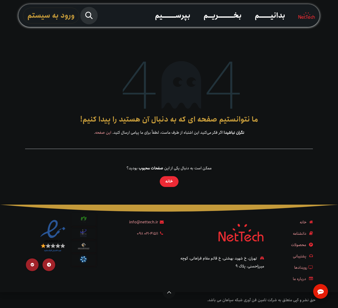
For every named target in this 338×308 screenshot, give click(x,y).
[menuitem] (270, 16)
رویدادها (300, 267)
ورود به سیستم (51, 15)
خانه (169, 181)
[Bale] (32, 264)
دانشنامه (299, 233)
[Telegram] (49, 264)
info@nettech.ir (143, 222)
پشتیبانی (299, 256)
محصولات (298, 245)
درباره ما (299, 279)
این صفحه (103, 132)
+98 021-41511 (147, 233)
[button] (89, 15)
